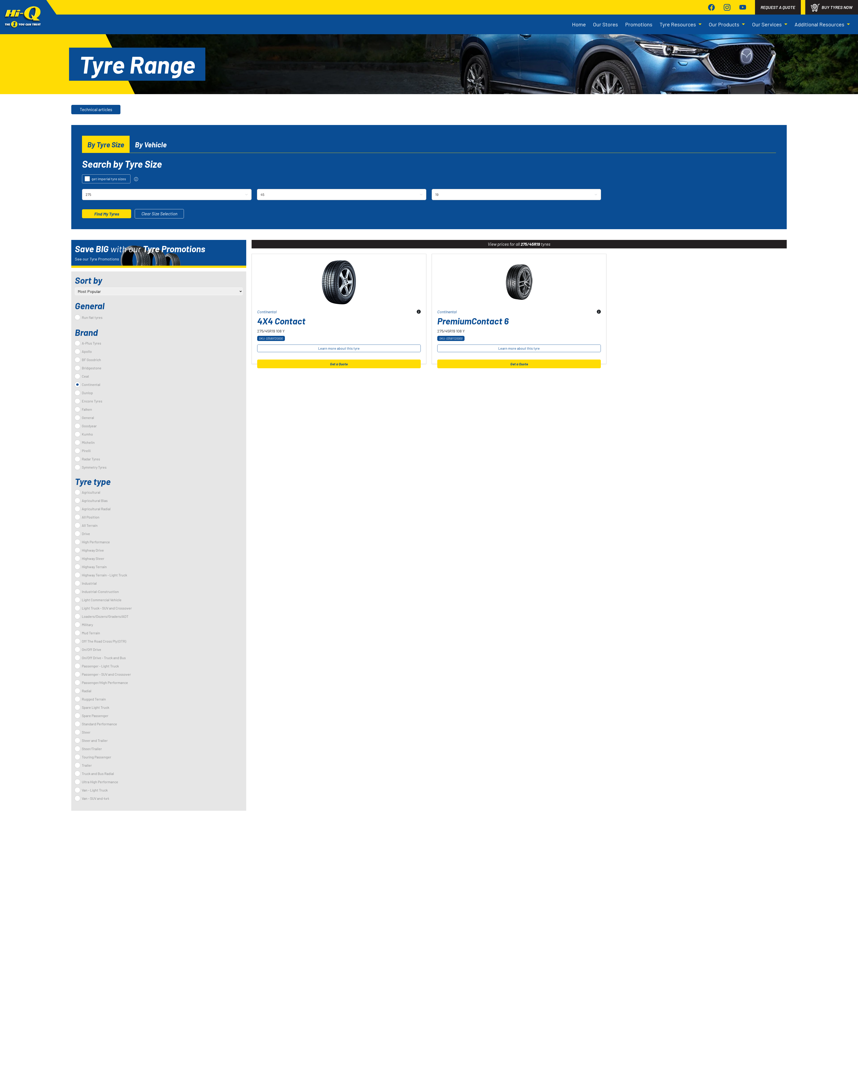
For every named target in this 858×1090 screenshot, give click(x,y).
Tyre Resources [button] (678, 24)
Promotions (638, 24)
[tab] (106, 144)
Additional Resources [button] (820, 24)
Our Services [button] (767, 24)
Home (579, 24)
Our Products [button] (724, 24)
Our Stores (605, 24)
